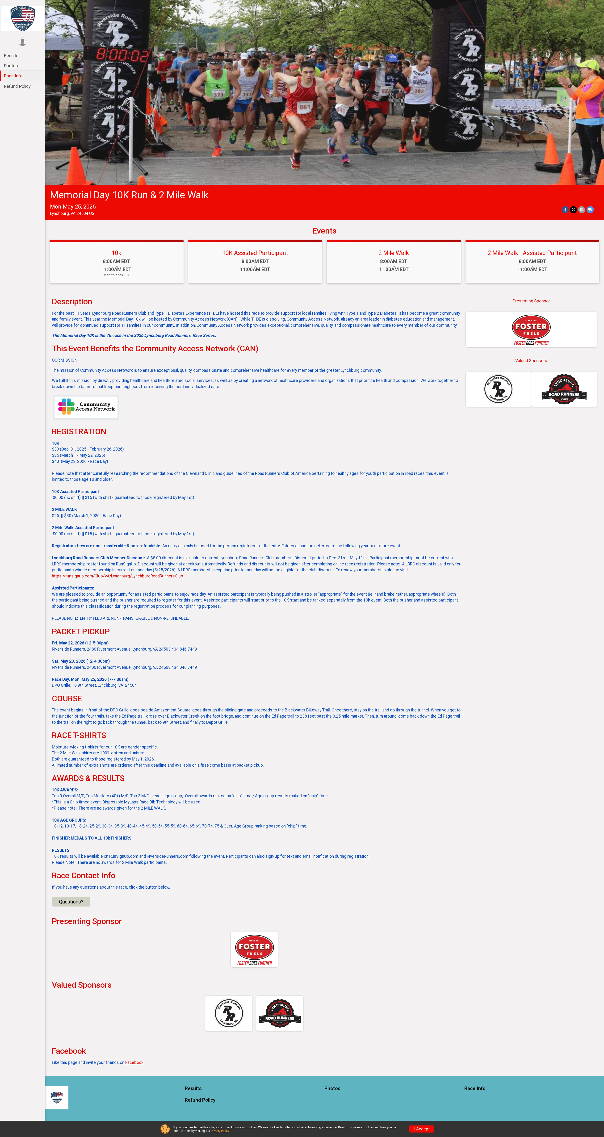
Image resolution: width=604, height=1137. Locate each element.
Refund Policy (17, 86)
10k (116, 252)
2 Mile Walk (393, 252)
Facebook (134, 1062)
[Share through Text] (590, 209)
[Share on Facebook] (565, 209)
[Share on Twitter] (573, 209)
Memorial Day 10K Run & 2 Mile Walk (129, 195)
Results (11, 55)
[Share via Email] (581, 209)
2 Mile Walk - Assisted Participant (532, 252)
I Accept (422, 1129)
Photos (11, 65)
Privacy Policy (220, 1131)
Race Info (13, 75)
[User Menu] (22, 41)
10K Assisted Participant (255, 252)
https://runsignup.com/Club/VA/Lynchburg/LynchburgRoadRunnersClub (117, 576)
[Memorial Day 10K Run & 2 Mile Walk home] (22, 18)
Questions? (71, 902)
